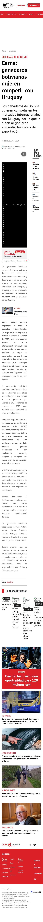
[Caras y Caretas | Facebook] (30, 845)
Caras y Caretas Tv (20, 860)
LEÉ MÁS (17, 308)
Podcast (20, 866)
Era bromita (6, 715)
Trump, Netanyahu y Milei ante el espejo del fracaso (17, 619)
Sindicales (11, 14)
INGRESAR (21, 5)
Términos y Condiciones (8, 889)
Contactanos (38, 873)
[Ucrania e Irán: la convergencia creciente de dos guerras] (37, 607)
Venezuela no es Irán (20, 312)
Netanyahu (17, 606)
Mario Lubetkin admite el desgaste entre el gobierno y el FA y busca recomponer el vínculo (20, 833)
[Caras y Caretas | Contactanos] (38, 844)
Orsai (31, 14)
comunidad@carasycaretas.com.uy (11, 900)
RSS (35, 879)
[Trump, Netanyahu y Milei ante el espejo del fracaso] (16, 609)
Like (11, 871)
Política (4, 865)
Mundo (22, 14)
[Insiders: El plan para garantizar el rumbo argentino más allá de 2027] (27, 612)
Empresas (13, 875)
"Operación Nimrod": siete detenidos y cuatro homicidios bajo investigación (21, 794)
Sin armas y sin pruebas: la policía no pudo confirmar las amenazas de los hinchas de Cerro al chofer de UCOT (20, 721)
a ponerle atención (9, 753)
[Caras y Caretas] (11, 846)
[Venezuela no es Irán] (7, 311)
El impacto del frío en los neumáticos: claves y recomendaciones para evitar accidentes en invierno (21, 758)
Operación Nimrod (8, 790)
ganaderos (10, 582)
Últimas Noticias (4, 860)
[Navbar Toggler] (6, 5)
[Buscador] (11, 5)
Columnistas (6, 869)
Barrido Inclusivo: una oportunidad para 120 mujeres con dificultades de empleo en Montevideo (21, 684)
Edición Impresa (20, 871)
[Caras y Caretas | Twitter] (34, 845)
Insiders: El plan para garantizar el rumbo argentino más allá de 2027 (28, 626)
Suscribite (20, 252)
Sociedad (21, 672)
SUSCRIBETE (34, 5)
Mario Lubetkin (7, 827)
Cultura (12, 867)
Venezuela (6, 599)
